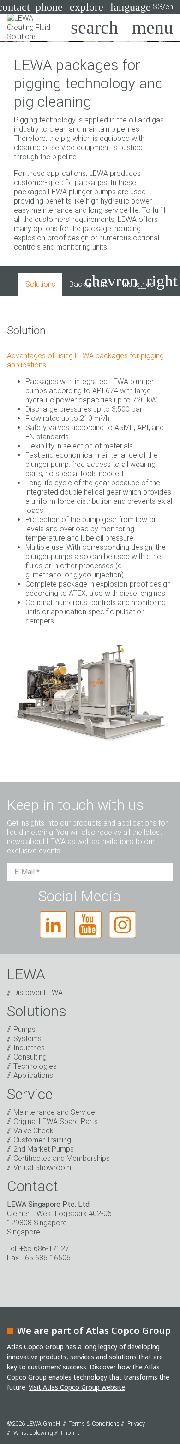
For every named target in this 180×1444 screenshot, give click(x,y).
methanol (48, 575)
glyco (82, 575)
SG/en (141, 6)
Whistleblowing (33, 1432)
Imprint (70, 1432)
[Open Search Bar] (94, 27)
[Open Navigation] (152, 27)
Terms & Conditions (94, 1423)
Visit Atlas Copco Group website (77, 1387)
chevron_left (44, 281)
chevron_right (131, 281)
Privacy (136, 1423)
